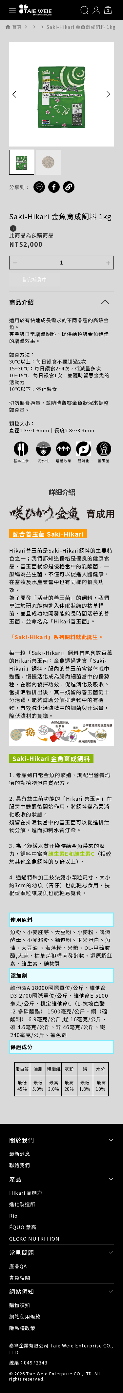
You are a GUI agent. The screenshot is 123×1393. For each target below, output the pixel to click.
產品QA (18, 1266)
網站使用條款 (25, 1316)
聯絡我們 (19, 1165)
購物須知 (19, 1305)
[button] (14, 94)
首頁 (17, 27)
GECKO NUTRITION (34, 1238)
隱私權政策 (22, 1327)
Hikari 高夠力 (25, 1192)
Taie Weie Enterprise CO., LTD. (59, 1373)
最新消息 (19, 1153)
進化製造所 (22, 1204)
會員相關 (19, 1277)
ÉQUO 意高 (22, 1227)
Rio (13, 1215)
